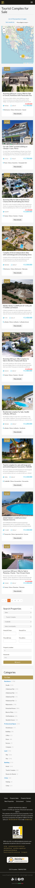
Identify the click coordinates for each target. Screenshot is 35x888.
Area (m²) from (7, 630)
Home (6, 798)
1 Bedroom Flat (12, 689)
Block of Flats (11, 712)
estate (20, 883)
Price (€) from (7, 638)
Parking (9, 782)
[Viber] (12, 879)
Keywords (6, 654)
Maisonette (11, 704)
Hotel (9, 766)
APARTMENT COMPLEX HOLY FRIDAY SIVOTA (14, 519)
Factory (9, 743)
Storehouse (11, 727)
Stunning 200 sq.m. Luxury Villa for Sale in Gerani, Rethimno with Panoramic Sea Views (17, 95)
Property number (8, 647)
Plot (9, 758)
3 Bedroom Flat (11, 697)
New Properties (9, 801)
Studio (9, 685)
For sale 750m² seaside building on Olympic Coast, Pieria (15, 147)
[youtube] (22, 879)
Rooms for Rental (12, 774)
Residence (9, 681)
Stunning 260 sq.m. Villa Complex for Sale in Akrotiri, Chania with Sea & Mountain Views (16, 361)
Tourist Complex (12, 770)
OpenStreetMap (30, 63)
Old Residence (11, 716)
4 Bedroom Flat (11, 700)
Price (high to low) (22, 22)
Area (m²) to (22, 630)
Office (9, 735)
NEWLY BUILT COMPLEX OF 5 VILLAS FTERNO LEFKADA (17, 307)
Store (9, 739)
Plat (9, 755)
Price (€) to (22, 638)
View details (17, 113)
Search (18, 662)
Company (9, 747)
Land (7, 751)
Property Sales (14, 798)
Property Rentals (26, 798)
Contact (28, 801)
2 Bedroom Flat (11, 693)
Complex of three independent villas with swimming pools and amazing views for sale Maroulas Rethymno (17, 254)
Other (7, 778)
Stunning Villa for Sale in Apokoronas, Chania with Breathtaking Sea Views (16, 201)
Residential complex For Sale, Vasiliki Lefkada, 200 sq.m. (16, 413)
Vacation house (12, 720)
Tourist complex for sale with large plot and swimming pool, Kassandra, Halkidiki (17, 466)
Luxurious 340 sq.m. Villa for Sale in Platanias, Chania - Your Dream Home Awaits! (16, 573)
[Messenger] (16, 879)
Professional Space (12, 724)
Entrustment (20, 801)
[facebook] (19, 879)
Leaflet (26, 63)
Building (9, 731)
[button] (7, 37)
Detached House (12, 708)
